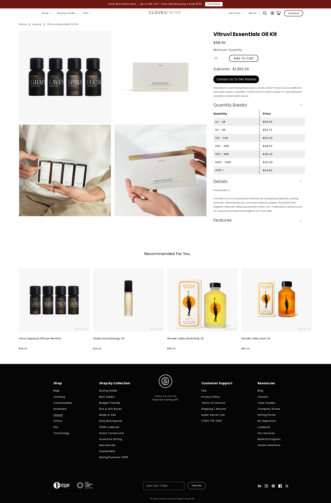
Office (57, 421)
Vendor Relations (269, 445)
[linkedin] (259, 486)
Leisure (37, 24)
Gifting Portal (267, 415)
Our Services (266, 433)
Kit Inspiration (267, 421)
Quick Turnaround (111, 433)
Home (23, 24)
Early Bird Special (110, 421)
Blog (260, 390)
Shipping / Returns (213, 409)
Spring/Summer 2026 (113, 457)
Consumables (62, 403)
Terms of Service (213, 403)
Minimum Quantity (227, 50)
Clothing (59, 397)
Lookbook (264, 427)
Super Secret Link (213, 415)
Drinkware (60, 409)
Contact (293, 13)
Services (236, 13)
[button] (265, 13)
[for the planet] (65, 486)
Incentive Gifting (110, 439)
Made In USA (107, 415)
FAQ (204, 390)
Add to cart (244, 58)
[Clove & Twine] (164, 13)
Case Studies (266, 403)
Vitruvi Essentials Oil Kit (62, 24)
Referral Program (269, 439)
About (254, 13)
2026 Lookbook (109, 427)
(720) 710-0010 (211, 421)
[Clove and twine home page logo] (165, 390)
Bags (56, 390)
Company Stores (269, 409)
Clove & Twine (166, 498)
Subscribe (197, 485)
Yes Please (213, 4)
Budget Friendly (109, 403)
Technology (61, 433)
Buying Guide (68, 13)
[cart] (278, 13)
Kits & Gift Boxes (110, 409)
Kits (88, 13)
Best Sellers (107, 397)
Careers (263, 397)
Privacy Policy (210, 397)
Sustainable (107, 451)
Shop (47, 13)
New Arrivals (107, 445)
